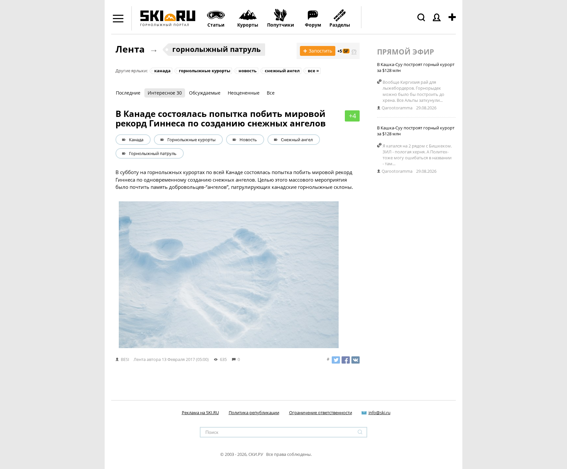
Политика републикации (254, 412)
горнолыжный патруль (216, 49)
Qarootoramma (397, 108)
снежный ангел (282, 71)
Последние (128, 93)
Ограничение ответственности (320, 412)
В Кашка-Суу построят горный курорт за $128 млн (415, 67)
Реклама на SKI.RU (200, 412)
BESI (125, 359)
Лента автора (147, 359)
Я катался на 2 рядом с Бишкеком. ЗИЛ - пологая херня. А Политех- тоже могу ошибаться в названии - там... (417, 155)
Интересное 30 (165, 93)
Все (271, 93)
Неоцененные (244, 93)
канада (162, 71)
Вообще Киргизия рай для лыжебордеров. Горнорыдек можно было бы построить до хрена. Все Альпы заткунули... (413, 91)
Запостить (317, 51)
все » (313, 71)
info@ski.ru (379, 412)
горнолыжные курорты (204, 71)
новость (248, 71)
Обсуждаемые (204, 93)
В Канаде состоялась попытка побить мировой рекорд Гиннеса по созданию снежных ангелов (221, 118)
